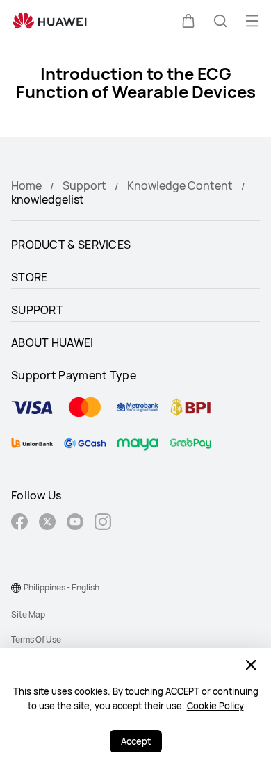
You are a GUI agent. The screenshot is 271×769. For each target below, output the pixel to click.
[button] (188, 21)
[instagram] (103, 523)
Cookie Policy (215, 706)
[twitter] (47, 523)
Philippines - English (61, 587)
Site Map (28, 614)
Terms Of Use (36, 639)
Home (26, 185)
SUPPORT (37, 310)
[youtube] (75, 523)
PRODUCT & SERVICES (71, 244)
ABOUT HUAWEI (52, 342)
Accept (136, 741)
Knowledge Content (180, 185)
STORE (29, 277)
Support (84, 185)
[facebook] (19, 523)
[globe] (16, 588)
